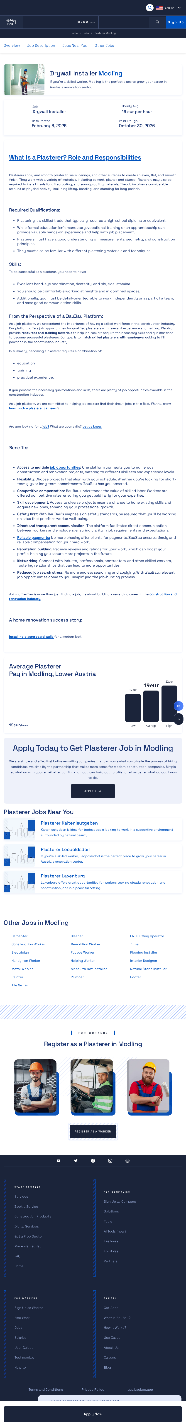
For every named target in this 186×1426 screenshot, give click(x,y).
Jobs (86, 33)
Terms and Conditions (46, 1389)
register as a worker (93, 1131)
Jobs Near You (74, 45)
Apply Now (93, 1414)
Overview (12, 45)
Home (74, 33)
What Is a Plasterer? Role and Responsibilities (75, 157)
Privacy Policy (93, 1389)
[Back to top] (179, 719)
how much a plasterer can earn (33, 408)
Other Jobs (104, 45)
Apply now (93, 791)
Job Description (41, 45)
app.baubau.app (140, 1389)
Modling (110, 73)
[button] (168, 8)
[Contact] (179, 706)
